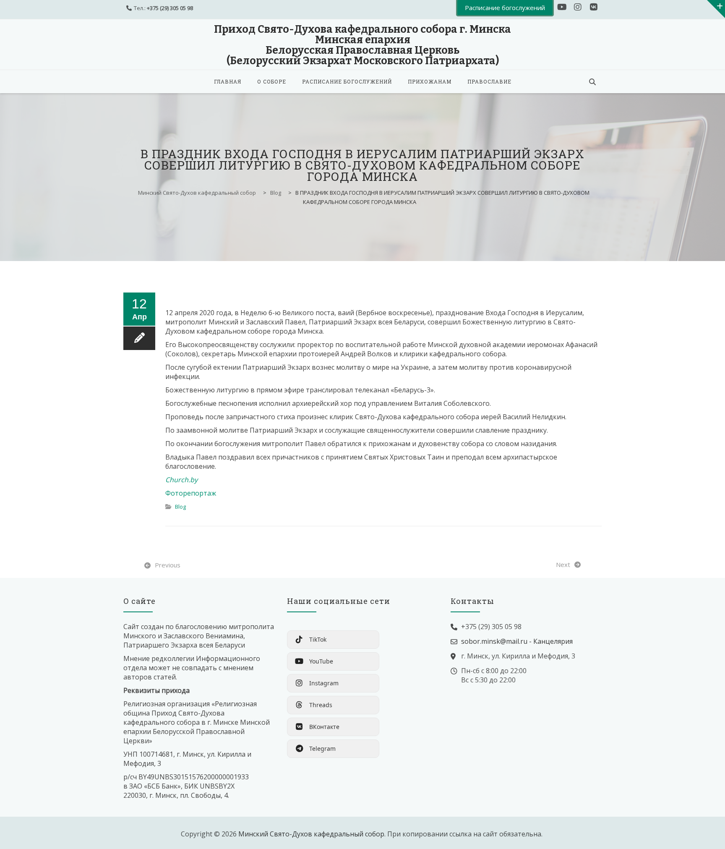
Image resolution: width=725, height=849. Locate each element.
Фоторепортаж (190, 493)
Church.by (181, 479)
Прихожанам (429, 81)
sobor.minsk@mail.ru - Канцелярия (517, 641)
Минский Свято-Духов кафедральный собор (311, 834)
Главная (227, 81)
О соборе (271, 81)
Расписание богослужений (347, 81)
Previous (167, 565)
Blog (180, 506)
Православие (489, 81)
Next (563, 564)
